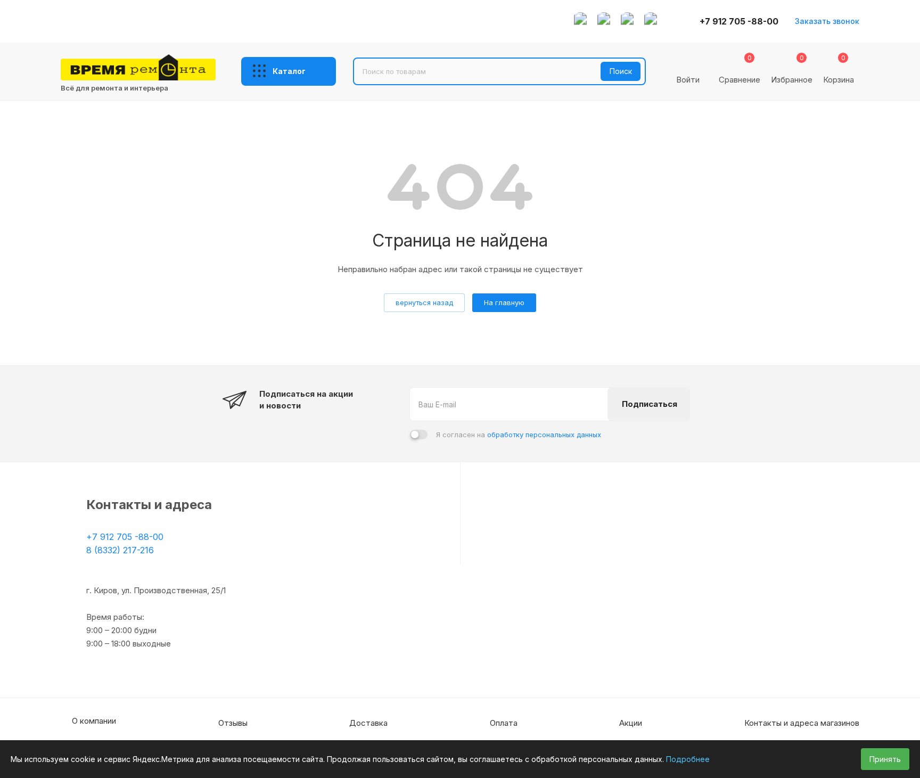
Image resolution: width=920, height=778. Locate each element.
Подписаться (649, 404)
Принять (885, 759)
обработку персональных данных (544, 434)
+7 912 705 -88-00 (739, 21)
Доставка (368, 723)
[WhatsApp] (580, 20)
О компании (94, 721)
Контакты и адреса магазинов (801, 723)
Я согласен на (518, 434)
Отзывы (233, 723)
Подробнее (688, 759)
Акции (630, 723)
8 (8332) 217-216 (120, 550)
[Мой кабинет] (688, 64)
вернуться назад (424, 302)
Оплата (504, 723)
